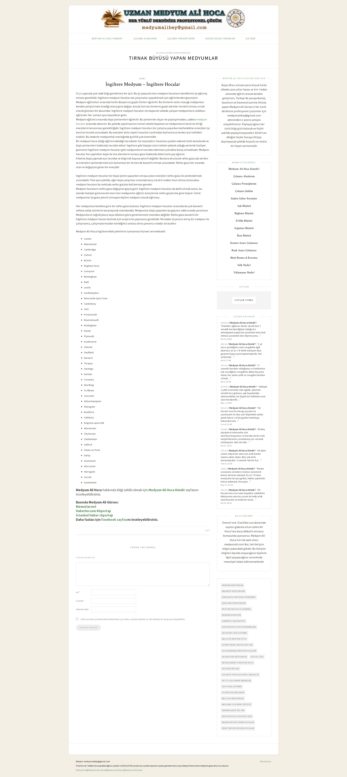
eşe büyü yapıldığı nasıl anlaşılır (240, 674)
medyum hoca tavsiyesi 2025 (237, 716)
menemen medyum (231, 615)
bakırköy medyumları (233, 591)
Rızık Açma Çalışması (244, 250)
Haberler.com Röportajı (93, 511)
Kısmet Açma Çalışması (244, 243)
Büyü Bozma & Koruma (244, 258)
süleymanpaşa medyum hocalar (239, 651)
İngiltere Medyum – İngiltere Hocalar (143, 84)
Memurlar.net (86, 506)
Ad (78, 592)
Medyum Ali (81, 770)
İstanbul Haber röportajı (94, 515)
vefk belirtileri (230, 668)
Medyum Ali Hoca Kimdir (167, 490)
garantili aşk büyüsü (233, 621)
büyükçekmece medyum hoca (237, 662)
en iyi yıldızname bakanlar (236, 680)
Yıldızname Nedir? (244, 272)
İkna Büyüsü (244, 235)
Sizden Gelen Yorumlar (220, 38)
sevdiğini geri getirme (234, 633)
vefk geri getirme (232, 686)
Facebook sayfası (114, 519)
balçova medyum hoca (234, 639)
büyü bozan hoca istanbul (236, 609)
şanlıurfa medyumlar (234, 603)
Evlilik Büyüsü (244, 221)
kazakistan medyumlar (234, 656)
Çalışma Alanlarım (145, 38)
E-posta (80, 600)
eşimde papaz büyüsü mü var (237, 645)
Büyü (79, 93)
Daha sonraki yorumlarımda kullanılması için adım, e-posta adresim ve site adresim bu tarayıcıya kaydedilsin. (133, 619)
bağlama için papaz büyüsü (236, 704)
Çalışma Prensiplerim (181, 38)
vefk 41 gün (257, 656)
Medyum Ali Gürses (97, 770)
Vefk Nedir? (244, 265)
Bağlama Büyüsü (244, 213)
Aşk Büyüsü (244, 206)
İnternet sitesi (82, 609)
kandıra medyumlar (232, 585)
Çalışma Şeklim (244, 191)
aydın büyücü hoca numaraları (239, 627)
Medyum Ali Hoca (115, 770)
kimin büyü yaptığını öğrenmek (239, 597)
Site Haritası (265, 761)
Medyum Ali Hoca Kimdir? (107, 38)
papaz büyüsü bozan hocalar (238, 728)
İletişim (250, 38)
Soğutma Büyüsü (244, 228)
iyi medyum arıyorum (233, 692)
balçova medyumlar (233, 698)
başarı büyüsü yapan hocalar (238, 722)
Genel (142, 78)
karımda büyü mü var (233, 710)
